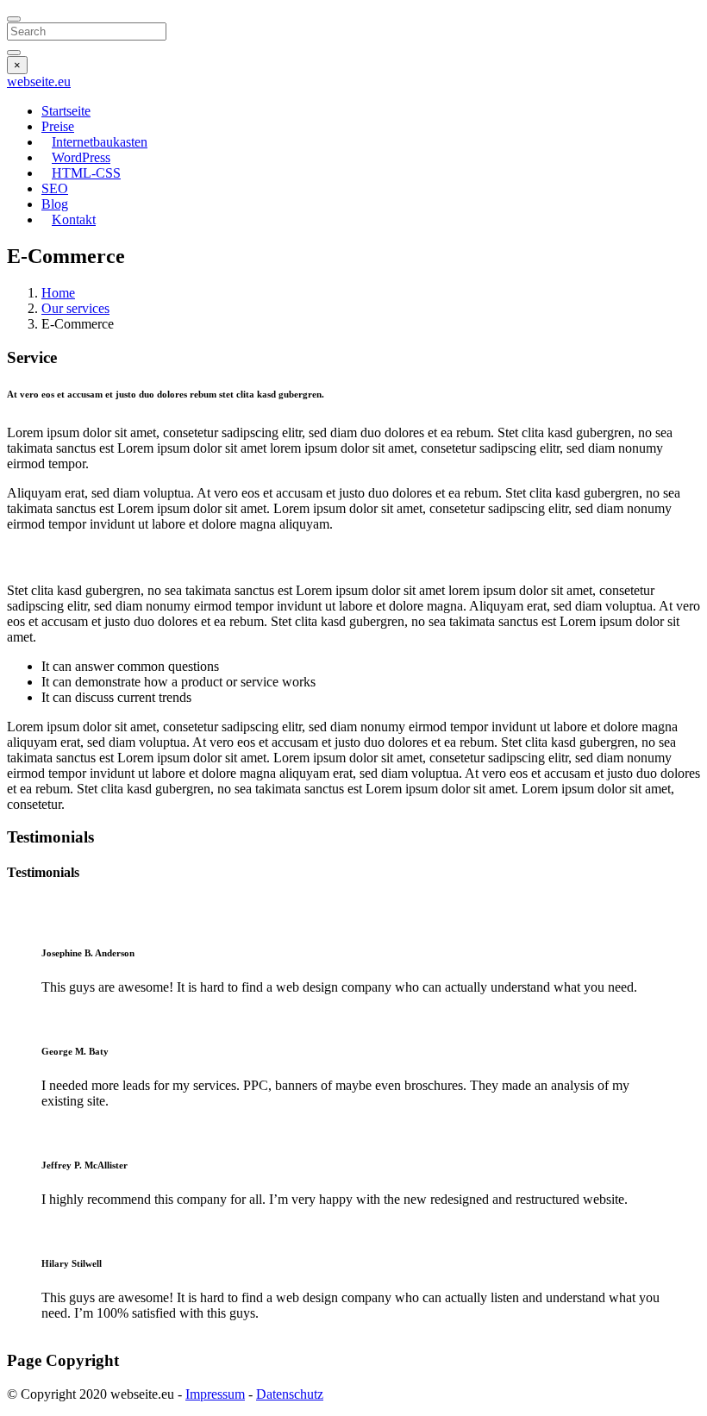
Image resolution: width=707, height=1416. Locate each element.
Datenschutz (289, 1394)
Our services (75, 308)
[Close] (14, 19)
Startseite (66, 110)
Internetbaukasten (99, 142)
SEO (54, 188)
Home (58, 292)
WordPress (81, 157)
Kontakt (74, 219)
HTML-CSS (86, 173)
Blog (54, 204)
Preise (57, 126)
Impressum (215, 1394)
